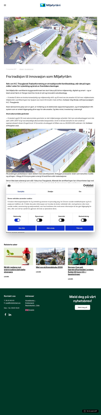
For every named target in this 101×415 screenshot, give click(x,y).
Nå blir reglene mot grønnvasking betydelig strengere (14, 269)
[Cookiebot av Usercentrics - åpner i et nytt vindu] (84, 185)
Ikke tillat (22, 228)
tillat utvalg (50, 228)
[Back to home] (50, 5)
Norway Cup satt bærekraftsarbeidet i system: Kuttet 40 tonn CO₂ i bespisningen (81, 270)
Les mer (6, 276)
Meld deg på (82, 307)
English (31, 310)
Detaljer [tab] (50, 191)
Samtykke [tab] (21, 191)
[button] (5, 5)
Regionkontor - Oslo (32, 305)
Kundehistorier (29, 69)
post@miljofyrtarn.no (13, 303)
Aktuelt (22, 69)
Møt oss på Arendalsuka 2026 (49, 267)
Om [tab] (80, 191)
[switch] (39, 220)
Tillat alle (79, 228)
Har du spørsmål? (92, 411)
